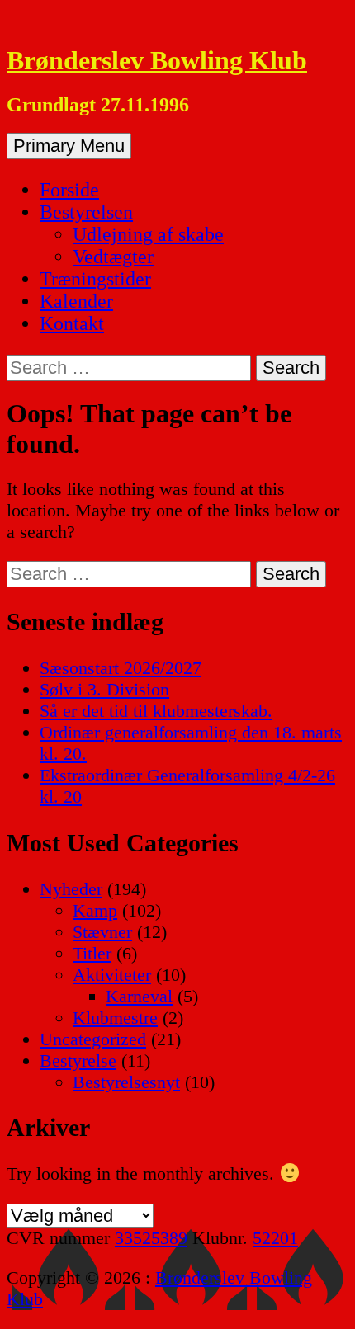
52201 (275, 1238)
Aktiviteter (112, 974)
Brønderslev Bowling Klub (157, 60)
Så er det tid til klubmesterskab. (156, 710)
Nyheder (71, 889)
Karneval (139, 996)
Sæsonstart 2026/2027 (120, 667)
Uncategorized (93, 1039)
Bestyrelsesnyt (126, 1082)
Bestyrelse (78, 1060)
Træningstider (95, 279)
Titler (92, 953)
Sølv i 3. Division (104, 689)
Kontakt (72, 323)
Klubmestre (115, 1017)
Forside (69, 189)
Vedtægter (113, 256)
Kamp (95, 910)
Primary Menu (69, 145)
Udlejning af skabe (148, 234)
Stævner (102, 931)
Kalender (76, 301)
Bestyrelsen (86, 212)
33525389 (151, 1238)
